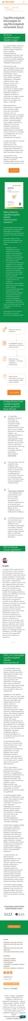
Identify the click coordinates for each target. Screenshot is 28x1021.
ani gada (5, 566)
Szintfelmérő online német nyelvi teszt (13, 948)
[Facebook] (5, 972)
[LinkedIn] (11, 972)
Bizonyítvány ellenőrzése (11, 983)
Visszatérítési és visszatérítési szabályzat (14, 964)
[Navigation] (23, 2)
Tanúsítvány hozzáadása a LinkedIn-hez (14, 968)
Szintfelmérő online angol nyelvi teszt (13, 942)
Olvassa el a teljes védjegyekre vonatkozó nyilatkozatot (14, 1017)
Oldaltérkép (7, 966)
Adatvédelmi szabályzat (10, 960)
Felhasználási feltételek (9, 958)
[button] (13, 642)
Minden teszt (7, 949)
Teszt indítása (14, 170)
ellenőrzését (12, 456)
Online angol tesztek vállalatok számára (14, 951)
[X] (8, 972)
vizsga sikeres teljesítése (16, 491)
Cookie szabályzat (8, 962)
